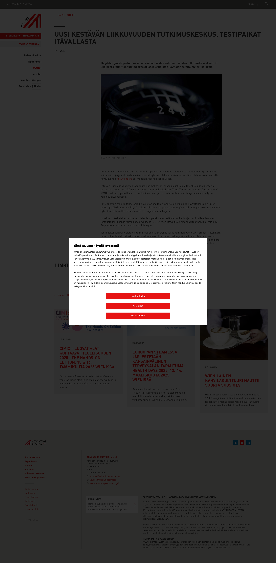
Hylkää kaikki (138, 316)
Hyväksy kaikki (138, 296)
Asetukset (138, 306)
